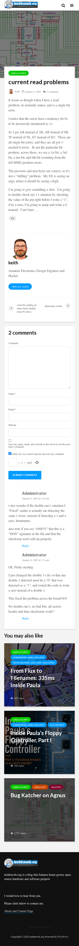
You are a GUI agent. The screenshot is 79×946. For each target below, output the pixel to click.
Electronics (57, 724)
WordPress (63, 936)
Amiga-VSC (40, 787)
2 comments (53, 91)
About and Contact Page (18, 911)
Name (12, 393)
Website (12, 425)
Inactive (56, 787)
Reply (25, 546)
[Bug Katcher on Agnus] (39, 809)
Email (12, 409)
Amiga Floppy (18, 73)
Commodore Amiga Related (28, 657)
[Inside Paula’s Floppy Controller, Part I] (39, 742)
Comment (13, 343)
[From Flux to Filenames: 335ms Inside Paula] (39, 674)
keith (17, 91)
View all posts (20, 286)
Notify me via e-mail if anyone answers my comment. (37, 453)
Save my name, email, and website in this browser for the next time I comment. (39, 445)
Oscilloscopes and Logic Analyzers (34, 662)
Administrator (34, 493)
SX (12, 218)
